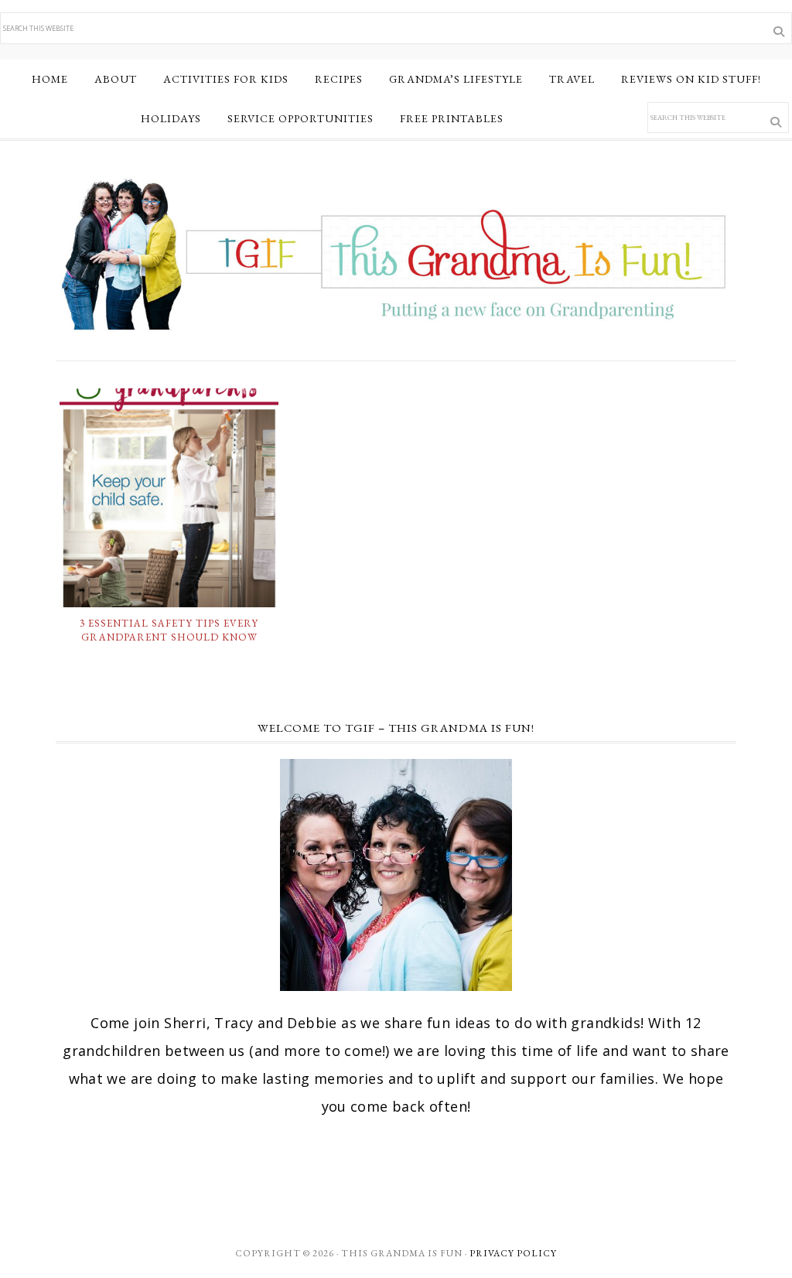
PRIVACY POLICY (513, 1253)
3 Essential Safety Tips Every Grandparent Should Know (169, 630)
